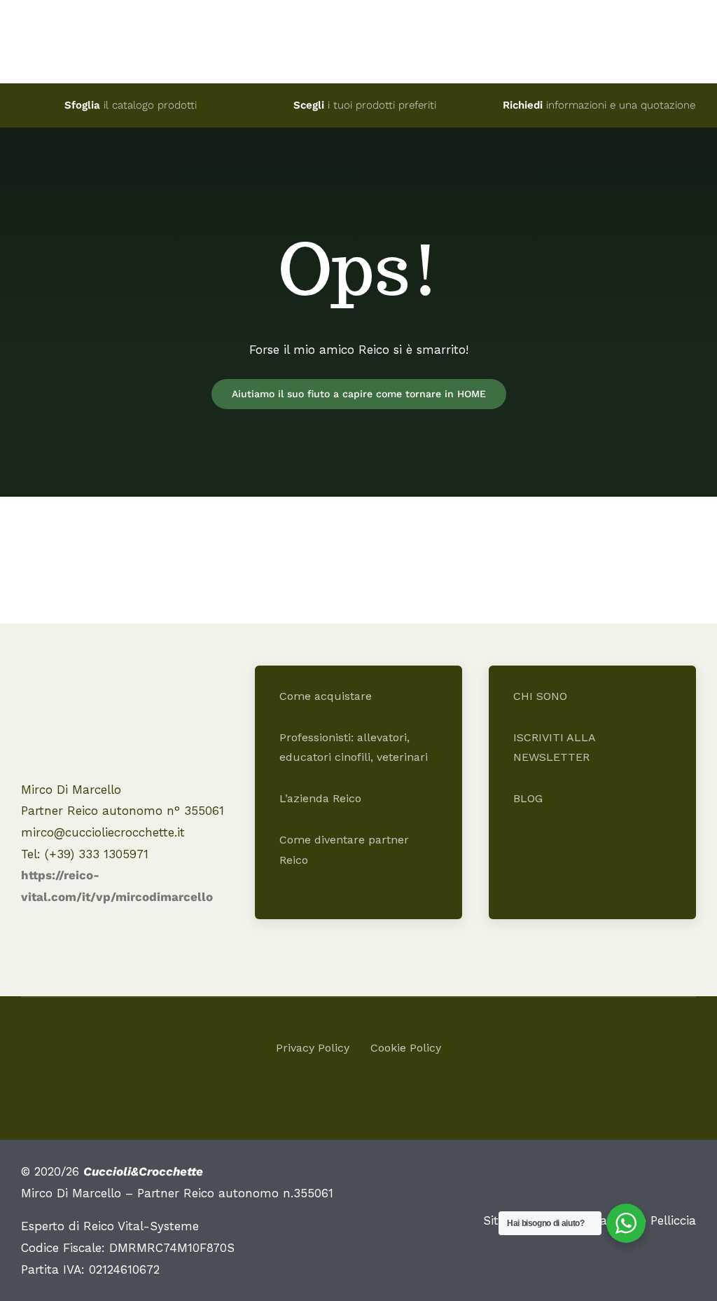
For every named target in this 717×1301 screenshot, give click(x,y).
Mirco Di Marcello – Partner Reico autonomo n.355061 (177, 1193)
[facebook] (346, 1098)
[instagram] (371, 1098)
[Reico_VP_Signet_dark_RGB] (101, 678)
